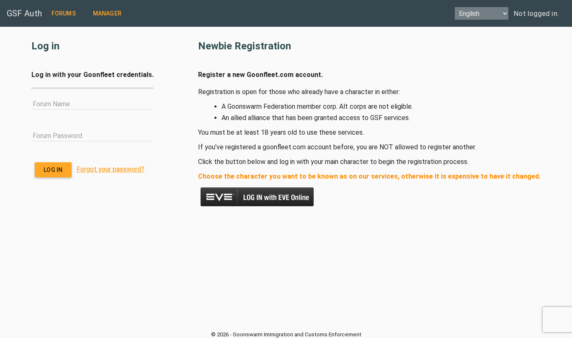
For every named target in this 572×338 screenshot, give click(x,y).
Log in (53, 169)
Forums (64, 13)
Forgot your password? (110, 169)
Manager (107, 13)
